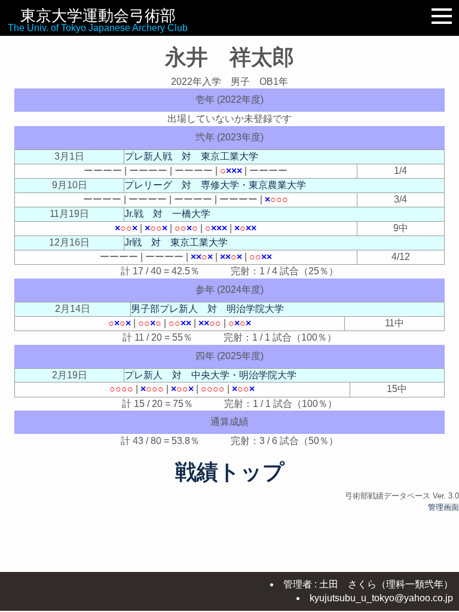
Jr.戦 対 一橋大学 (167, 214)
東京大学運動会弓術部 (98, 16)
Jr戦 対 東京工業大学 (176, 242)
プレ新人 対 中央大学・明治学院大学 (210, 375)
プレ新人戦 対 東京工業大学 (191, 156)
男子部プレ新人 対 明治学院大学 (207, 309)
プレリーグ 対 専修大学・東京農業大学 (215, 185)
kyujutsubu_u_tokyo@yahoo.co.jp (381, 598)
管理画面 (443, 507)
